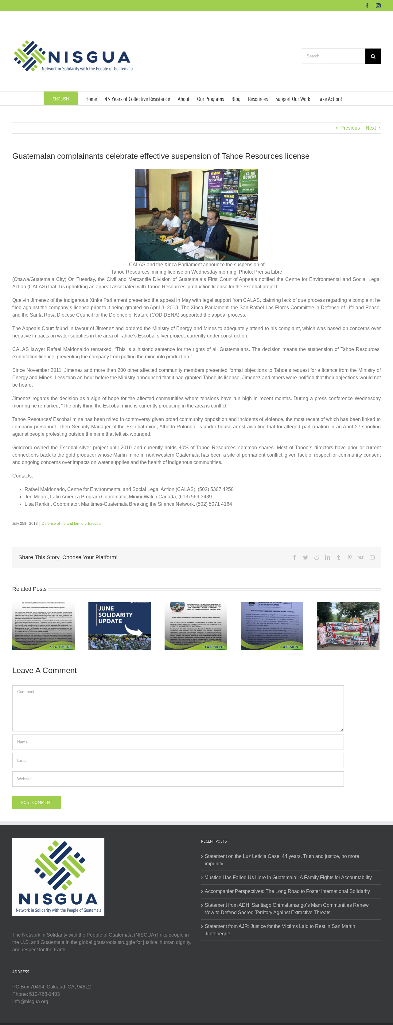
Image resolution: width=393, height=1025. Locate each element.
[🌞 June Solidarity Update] (119, 625)
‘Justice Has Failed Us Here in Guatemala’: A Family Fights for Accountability (288, 877)
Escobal (95, 523)
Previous (350, 128)
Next (371, 128)
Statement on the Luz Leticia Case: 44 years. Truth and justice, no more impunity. (282, 860)
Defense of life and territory (64, 523)
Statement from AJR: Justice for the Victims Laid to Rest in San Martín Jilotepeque (280, 930)
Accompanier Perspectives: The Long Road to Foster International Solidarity (287, 891)
